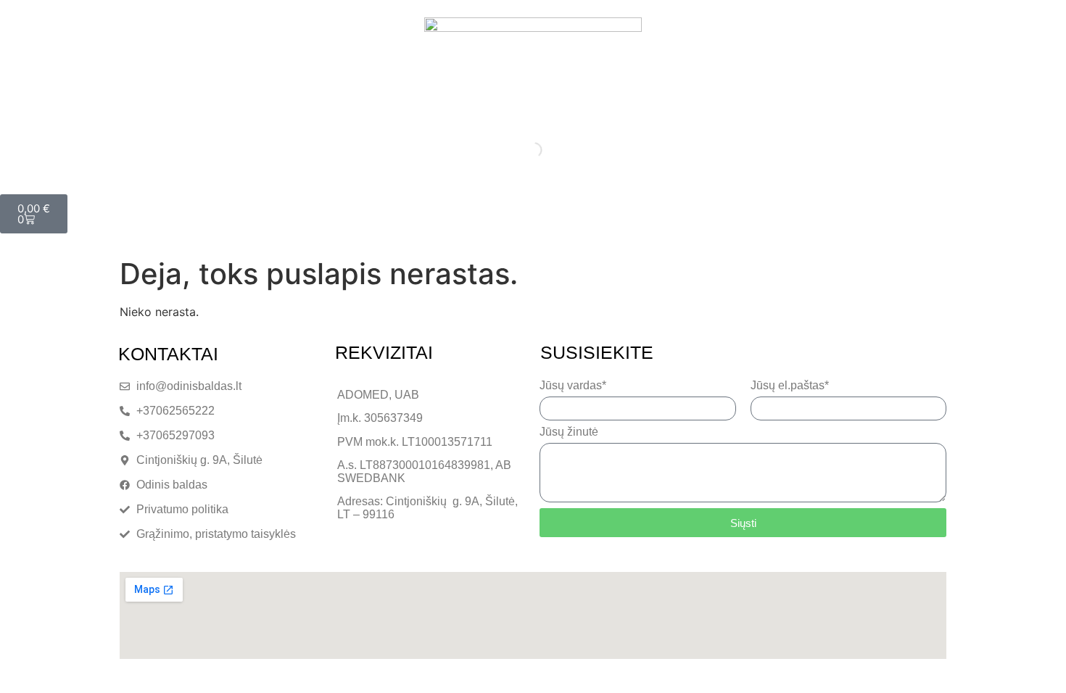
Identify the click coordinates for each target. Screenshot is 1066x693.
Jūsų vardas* (573, 385)
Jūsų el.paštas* (790, 385)
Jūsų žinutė (569, 432)
